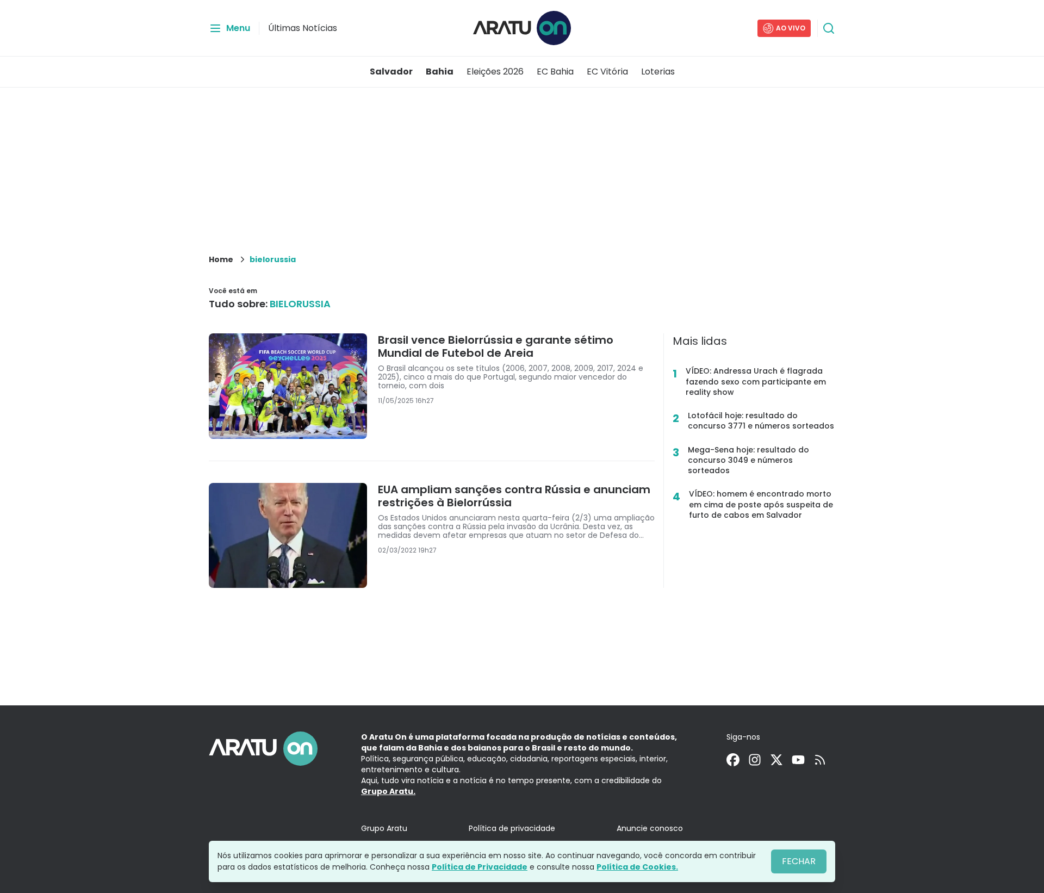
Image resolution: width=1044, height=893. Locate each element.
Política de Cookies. (637, 866)
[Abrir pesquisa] (828, 28)
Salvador (391, 71)
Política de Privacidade (479, 866)
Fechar (799, 861)
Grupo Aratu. (388, 791)
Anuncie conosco (650, 828)
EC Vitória (607, 71)
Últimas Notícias (302, 28)
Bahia (439, 71)
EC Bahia (555, 71)
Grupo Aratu (384, 828)
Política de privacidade (512, 828)
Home (221, 259)
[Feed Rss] (819, 759)
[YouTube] (798, 759)
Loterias (658, 71)
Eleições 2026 (495, 71)
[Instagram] (754, 759)
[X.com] (776, 759)
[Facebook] (732, 759)
